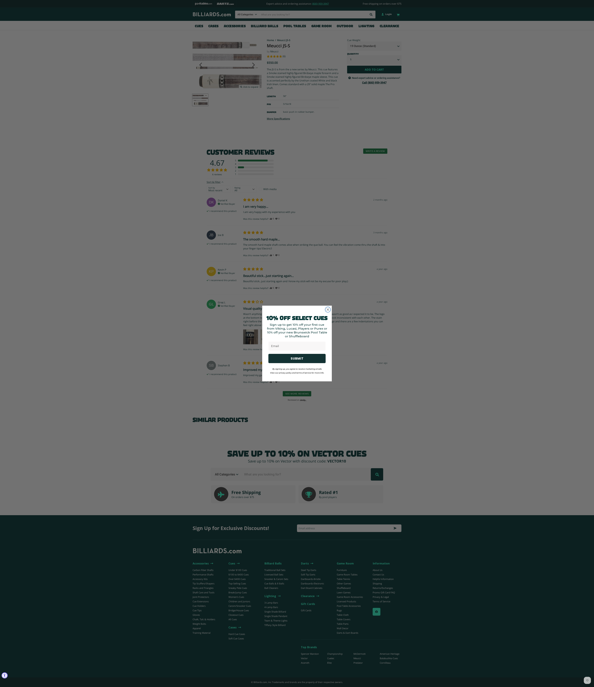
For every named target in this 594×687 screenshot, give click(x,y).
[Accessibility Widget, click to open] (5, 675)
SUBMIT (297, 358)
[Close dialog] (328, 309)
